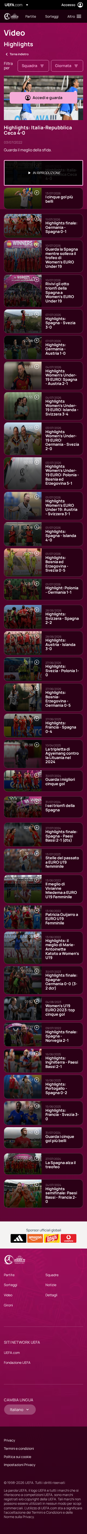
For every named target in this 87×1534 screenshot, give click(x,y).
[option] (43, 173)
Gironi (8, 1305)
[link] (30, 16)
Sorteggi (10, 1284)
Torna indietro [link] (19, 54)
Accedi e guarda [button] (47, 97)
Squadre (51, 1275)
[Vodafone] (68, 1238)
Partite (9, 1275)
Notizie (50, 1284)
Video (8, 1295)
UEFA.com (12, 1352)
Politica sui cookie (17, 1456)
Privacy (9, 1440)
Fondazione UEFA (17, 1362)
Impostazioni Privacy (19, 1464)
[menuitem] (31, 16)
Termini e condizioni (19, 1448)
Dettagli (51, 1295)
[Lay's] (52, 1238)
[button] (73, 16)
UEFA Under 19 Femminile (11, 16)
